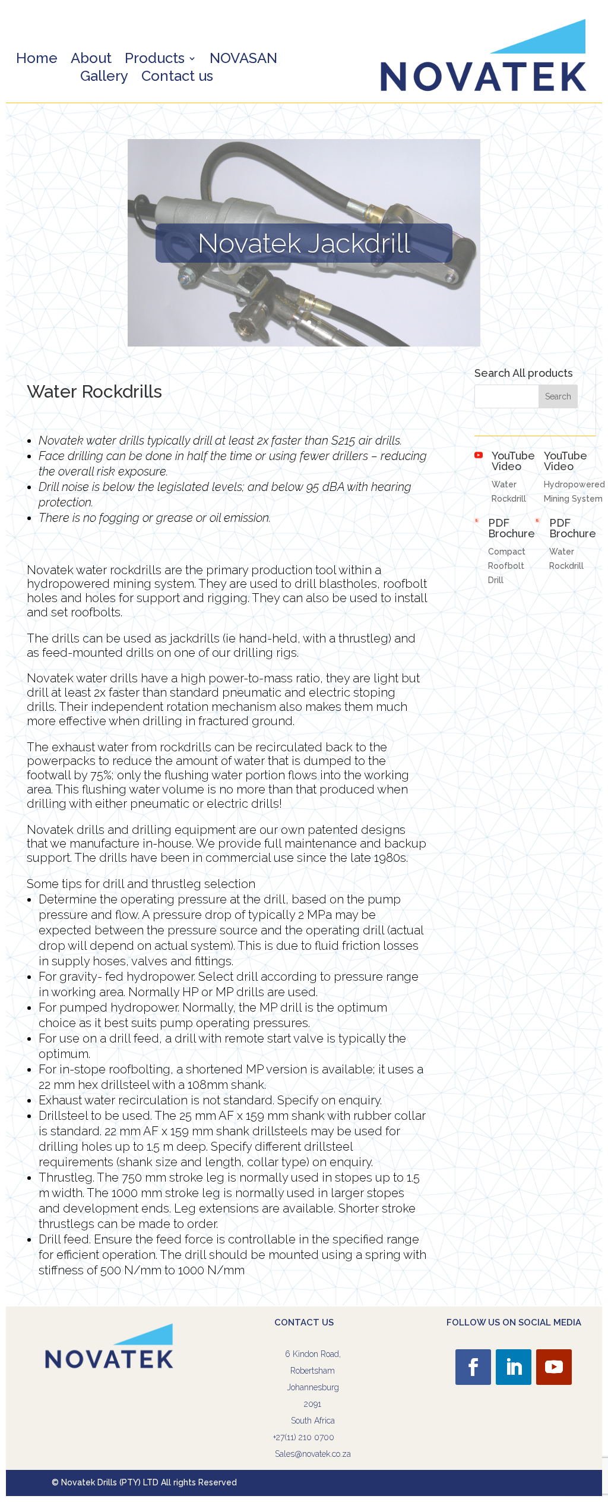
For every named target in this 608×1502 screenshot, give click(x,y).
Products (155, 60)
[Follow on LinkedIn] (513, 1367)
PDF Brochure (511, 528)
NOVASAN (243, 60)
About (91, 60)
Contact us (177, 78)
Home (37, 60)
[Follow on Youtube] (554, 1367)
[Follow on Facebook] (473, 1367)
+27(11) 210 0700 (303, 1437)
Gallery (104, 78)
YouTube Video (513, 461)
